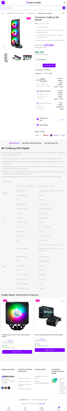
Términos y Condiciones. (25, 389)
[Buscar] (63, 7)
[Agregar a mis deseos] (29, 301)
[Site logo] (33, 2)
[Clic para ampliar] (5, 48)
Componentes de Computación (15, 13)
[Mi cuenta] (65, 2)
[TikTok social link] (9, 388)
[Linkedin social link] (49, 73)
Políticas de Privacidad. (24, 378)
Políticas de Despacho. (24, 381)
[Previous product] (61, 13)
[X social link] (44, 73)
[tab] (14, 143)
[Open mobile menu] (3, 2)
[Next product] (65, 13)
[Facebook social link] (42, 73)
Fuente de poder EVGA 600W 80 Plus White (49, 335)
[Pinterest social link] (47, 73)
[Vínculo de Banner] (8, 376)
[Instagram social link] (5, 388)
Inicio (2, 13)
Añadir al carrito (49, 65)
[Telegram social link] (51, 73)
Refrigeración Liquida (45, 13)
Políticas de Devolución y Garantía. (25, 385)
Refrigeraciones (31, 13)
